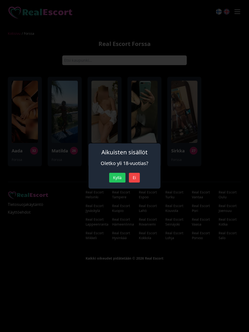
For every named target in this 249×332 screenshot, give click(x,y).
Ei (134, 177)
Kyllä (117, 177)
